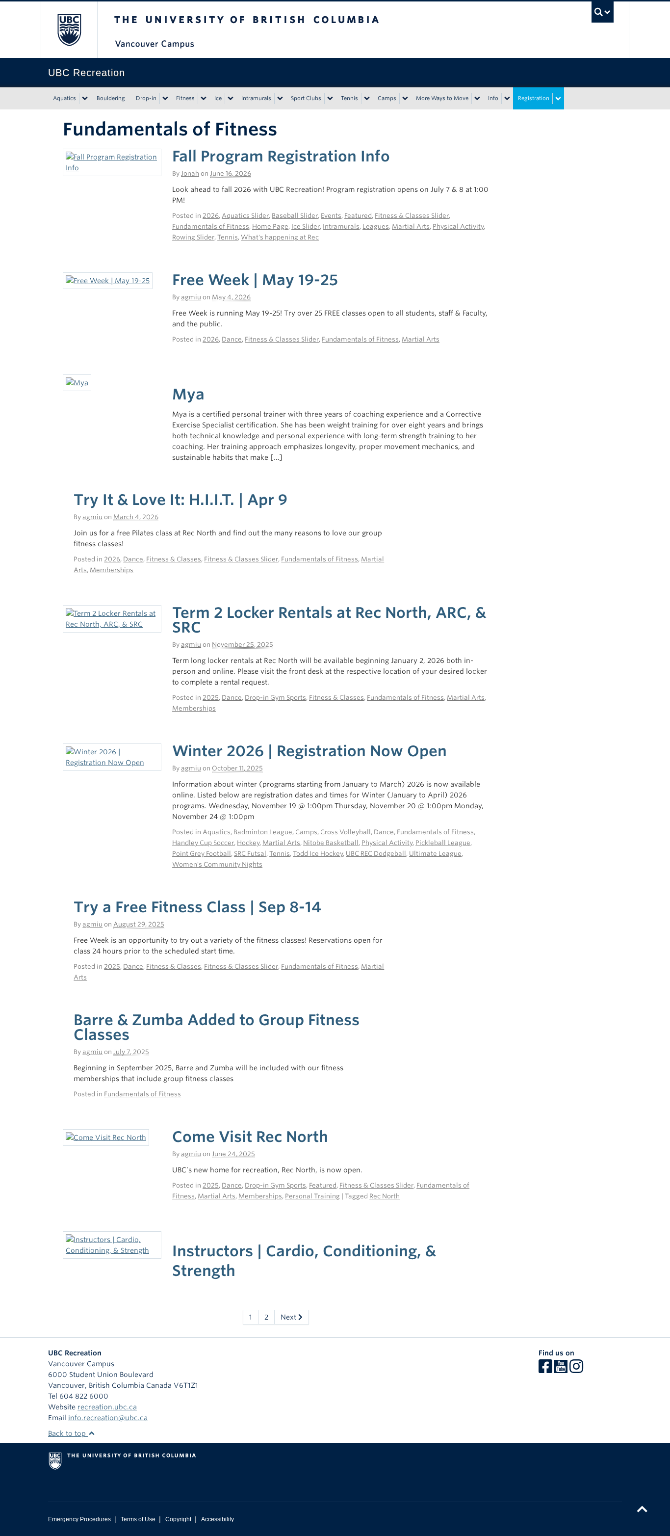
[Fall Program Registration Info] (112, 162)
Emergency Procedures (79, 1519)
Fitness (185, 98)
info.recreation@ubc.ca (108, 1418)
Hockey (248, 843)
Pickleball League (442, 843)
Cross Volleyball (345, 832)
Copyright (178, 1519)
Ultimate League (435, 853)
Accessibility (217, 1519)
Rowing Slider (193, 237)
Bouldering (111, 98)
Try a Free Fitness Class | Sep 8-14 (197, 907)
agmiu (191, 297)
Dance (232, 339)
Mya (188, 394)
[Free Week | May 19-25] (108, 280)
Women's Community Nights (217, 864)
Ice (218, 98)
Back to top (68, 1433)
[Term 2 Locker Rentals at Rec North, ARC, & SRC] (112, 618)
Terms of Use (138, 1519)
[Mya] (77, 382)
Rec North (384, 1196)
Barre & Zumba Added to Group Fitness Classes (217, 1027)
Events (331, 215)
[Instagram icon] (576, 1370)
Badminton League (262, 832)
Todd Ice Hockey (318, 853)
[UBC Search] (603, 12)
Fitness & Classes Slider (412, 215)
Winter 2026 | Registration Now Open (309, 751)
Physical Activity (458, 226)
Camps (387, 98)
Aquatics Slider (245, 215)
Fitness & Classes (173, 559)
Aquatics (64, 98)
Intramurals (256, 98)
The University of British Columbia (69, 29)
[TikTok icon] (591, 1370)
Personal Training (312, 1196)
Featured (358, 215)
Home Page (270, 226)
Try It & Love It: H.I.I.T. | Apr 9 (180, 499)
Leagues (375, 226)
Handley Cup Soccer (203, 843)
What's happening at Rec (280, 237)
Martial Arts (411, 226)
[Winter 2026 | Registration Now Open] (112, 757)
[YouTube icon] (560, 1370)
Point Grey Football (201, 853)
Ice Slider (305, 226)
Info (493, 98)
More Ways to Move (442, 98)
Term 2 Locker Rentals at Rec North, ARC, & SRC (329, 620)
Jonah (190, 173)
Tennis (349, 98)
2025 (211, 697)
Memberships (111, 570)
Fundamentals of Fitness (210, 226)
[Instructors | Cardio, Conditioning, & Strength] (112, 1244)
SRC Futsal (250, 853)
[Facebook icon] (545, 1370)
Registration (533, 98)
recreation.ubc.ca (107, 1407)
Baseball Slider (295, 215)
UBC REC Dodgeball (376, 853)
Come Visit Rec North (250, 1136)
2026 (211, 215)
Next (289, 1317)
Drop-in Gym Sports (275, 697)
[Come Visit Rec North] (106, 1137)
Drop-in (146, 98)
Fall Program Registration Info (281, 156)
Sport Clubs (306, 98)
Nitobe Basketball (331, 843)
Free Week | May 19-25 (255, 280)
